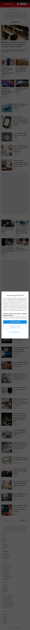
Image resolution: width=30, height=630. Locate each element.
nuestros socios (20, 298)
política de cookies (15, 310)
